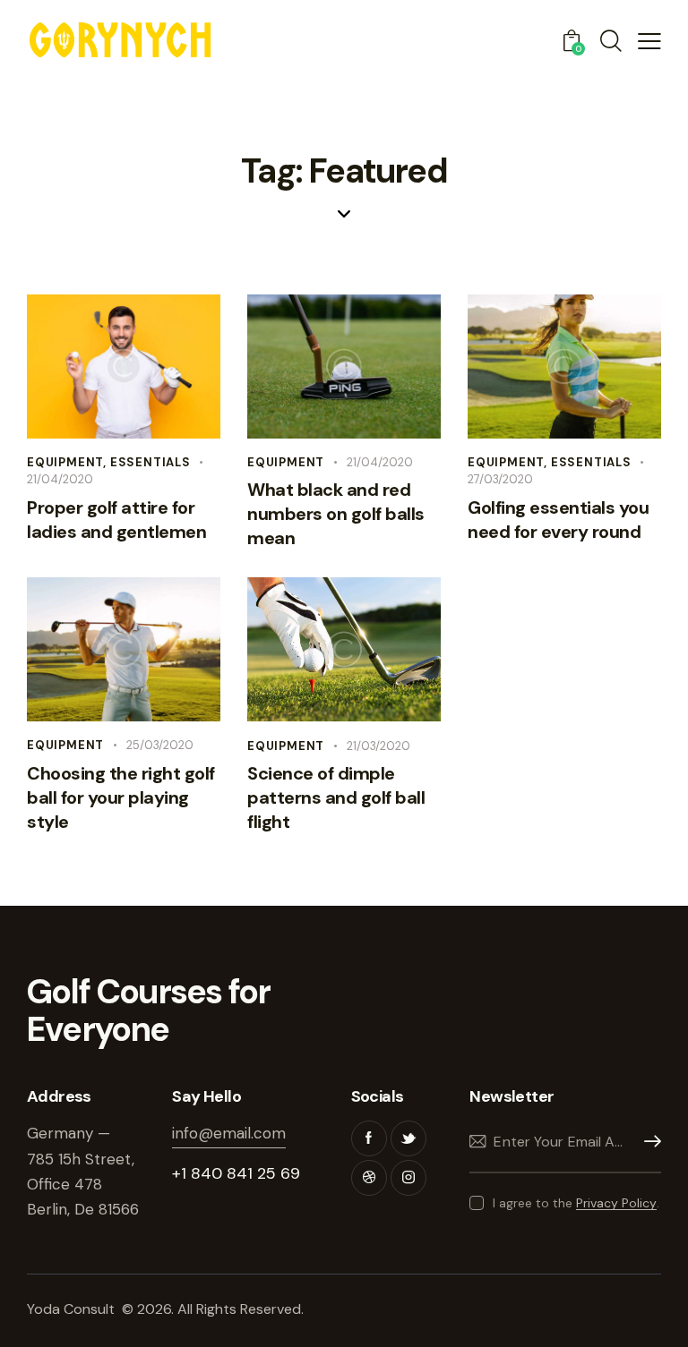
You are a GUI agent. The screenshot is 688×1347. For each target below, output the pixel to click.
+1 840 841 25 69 (236, 1173)
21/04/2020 (60, 479)
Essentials (150, 462)
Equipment (65, 462)
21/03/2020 (378, 746)
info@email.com (229, 1133)
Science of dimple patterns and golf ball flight (336, 797)
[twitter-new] (408, 1138)
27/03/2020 (500, 479)
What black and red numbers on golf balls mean (336, 514)
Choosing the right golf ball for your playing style (121, 797)
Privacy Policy (616, 1203)
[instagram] (408, 1178)
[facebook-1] (369, 1138)
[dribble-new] (369, 1178)
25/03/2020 (160, 745)
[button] (649, 40)
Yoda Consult (72, 1309)
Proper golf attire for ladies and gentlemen (116, 519)
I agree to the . (575, 1203)
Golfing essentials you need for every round (558, 519)
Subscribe (647, 1141)
